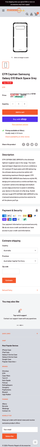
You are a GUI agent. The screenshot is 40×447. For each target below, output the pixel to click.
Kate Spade (6, 380)
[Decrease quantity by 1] (12, 104)
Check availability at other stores (17, 137)
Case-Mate (6, 376)
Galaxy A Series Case (9, 357)
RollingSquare (7, 385)
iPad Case (5, 352)
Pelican (5, 383)
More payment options (20, 124)
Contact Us (6, 411)
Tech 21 (5, 378)
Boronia (5, 406)
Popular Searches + (9, 362)
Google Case (6, 359)
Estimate (9, 280)
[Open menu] (3, 10)
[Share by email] (36, 144)
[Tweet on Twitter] (32, 144)
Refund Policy (7, 290)
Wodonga (5, 408)
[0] (36, 14)
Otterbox (5, 371)
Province (5, 256)
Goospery (5, 387)
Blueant (5, 392)
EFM (3, 87)
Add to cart (20, 112)
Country (5, 246)
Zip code (5, 267)
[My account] (31, 14)
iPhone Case (6, 350)
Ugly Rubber (6, 394)
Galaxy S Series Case (9, 355)
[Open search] (27, 14)
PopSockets (6, 390)
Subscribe (10, 436)
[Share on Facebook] (23, 144)
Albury (4, 404)
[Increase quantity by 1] (24, 104)
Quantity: (5, 104)
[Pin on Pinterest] (27, 144)
